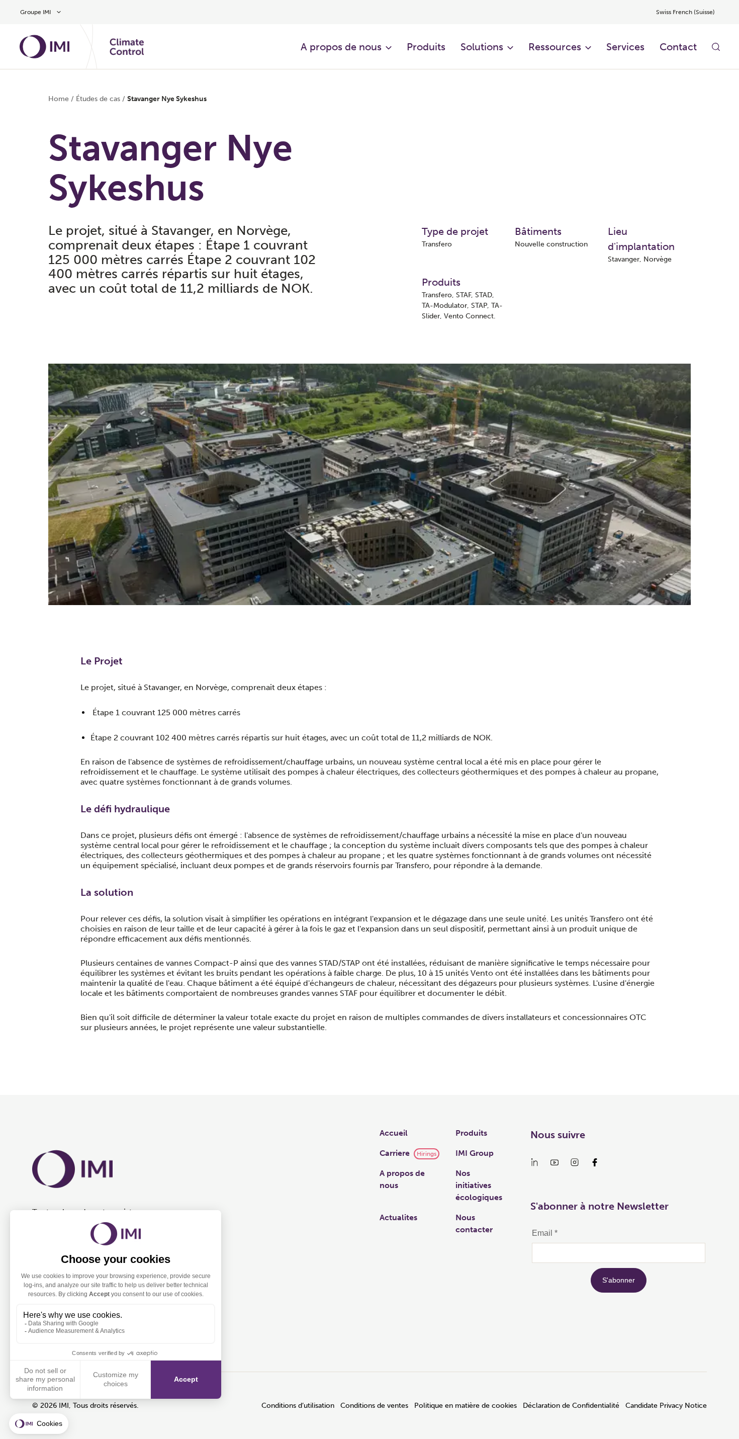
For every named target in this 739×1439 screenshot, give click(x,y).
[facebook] (595, 1162)
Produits (426, 47)
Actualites (398, 1217)
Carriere (395, 1153)
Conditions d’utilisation (297, 1405)
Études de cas (98, 99)
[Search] (716, 47)
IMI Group (474, 1153)
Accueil (394, 1133)
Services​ (625, 47)
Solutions (481, 47)
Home (58, 99)
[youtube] (554, 1162)
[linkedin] (534, 1162)
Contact (678, 47)
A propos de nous (341, 47)
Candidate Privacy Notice (666, 1405)
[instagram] (575, 1162)
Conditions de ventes (374, 1405)
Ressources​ (554, 47)
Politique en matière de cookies (465, 1405)
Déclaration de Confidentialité (571, 1405)
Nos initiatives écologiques (478, 1185)
